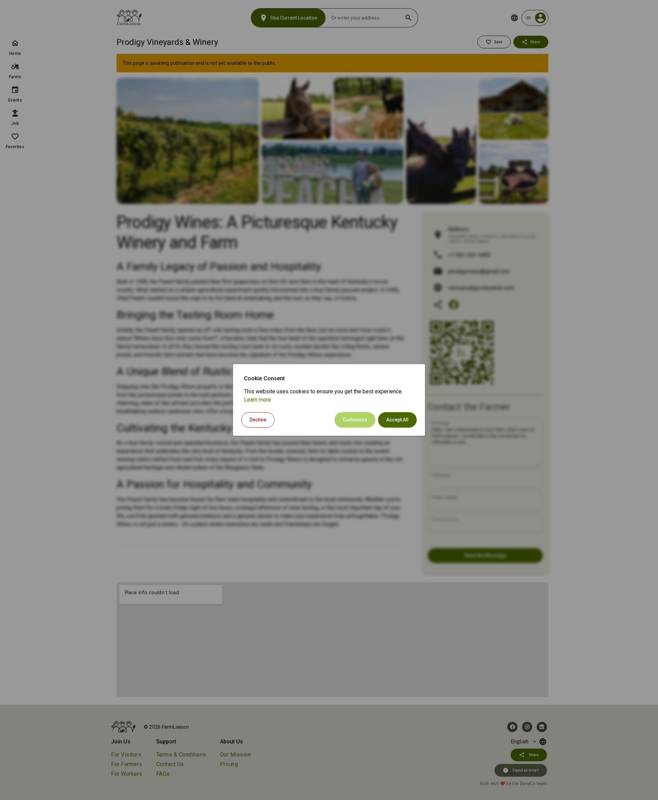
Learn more (257, 399)
